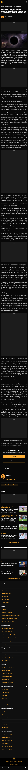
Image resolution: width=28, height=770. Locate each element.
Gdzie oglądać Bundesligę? (8, 644)
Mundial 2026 (3, 570)
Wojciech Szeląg (4, 512)
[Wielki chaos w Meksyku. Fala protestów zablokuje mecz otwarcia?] (14, 572)
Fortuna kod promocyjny (7, 737)
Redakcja (11, 761)
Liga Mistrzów (5, 596)
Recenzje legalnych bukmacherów (7, 686)
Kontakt (15, 761)
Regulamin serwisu (14, 764)
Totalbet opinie (5, 717)
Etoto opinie (4, 724)
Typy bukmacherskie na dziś (8, 682)
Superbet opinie (5, 692)
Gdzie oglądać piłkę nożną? (5, 625)
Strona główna (3, 5)
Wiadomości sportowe (5, 584)
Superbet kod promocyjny (7, 734)
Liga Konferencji (5, 599)
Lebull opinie (4, 698)
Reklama (20, 761)
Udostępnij (6, 468)
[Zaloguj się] (26, 2)
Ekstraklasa (3, 533)
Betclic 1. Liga (5, 590)
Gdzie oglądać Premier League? (9, 637)
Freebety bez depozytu (7, 673)
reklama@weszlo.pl (10, 479)
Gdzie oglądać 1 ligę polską (8, 631)
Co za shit (15, 460)
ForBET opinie (5, 721)
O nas (7, 761)
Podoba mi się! (15, 456)
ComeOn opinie (5, 711)
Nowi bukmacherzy (6, 679)
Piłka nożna (3, 606)
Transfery (4, 609)
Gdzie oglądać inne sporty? (5, 648)
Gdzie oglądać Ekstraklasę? (8, 628)
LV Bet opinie (4, 695)
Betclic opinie (4, 701)
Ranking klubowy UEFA (7, 612)
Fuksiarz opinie (5, 704)
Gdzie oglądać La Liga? (7, 640)
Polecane (3, 561)
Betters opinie (5, 727)
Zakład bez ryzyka (6, 670)
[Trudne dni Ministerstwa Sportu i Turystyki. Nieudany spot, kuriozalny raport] (14, 564)
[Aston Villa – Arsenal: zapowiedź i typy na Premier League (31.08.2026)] (14, 518)
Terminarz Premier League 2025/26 (9, 618)
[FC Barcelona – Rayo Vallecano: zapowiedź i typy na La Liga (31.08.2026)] (14, 509)
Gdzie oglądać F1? (6, 660)
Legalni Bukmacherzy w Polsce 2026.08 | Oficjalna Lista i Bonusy (9, 507)
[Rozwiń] (26, 584)
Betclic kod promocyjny (7, 746)
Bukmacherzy (3, 664)
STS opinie (4, 714)
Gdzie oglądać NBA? (6, 654)
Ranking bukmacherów (7, 676)
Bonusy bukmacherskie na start (8, 667)
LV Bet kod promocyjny (7, 740)
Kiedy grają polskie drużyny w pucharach (11, 615)
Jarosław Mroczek (5, 484)
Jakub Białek (3, 575)
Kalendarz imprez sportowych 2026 (9, 650)
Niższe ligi (3, 524)
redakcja (10, 16)
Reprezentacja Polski (6, 593)
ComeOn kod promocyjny (7, 749)
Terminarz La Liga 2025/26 (8, 621)
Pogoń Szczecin (14, 484)
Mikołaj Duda (3, 538)
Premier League (5, 602)
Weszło (7, 5)
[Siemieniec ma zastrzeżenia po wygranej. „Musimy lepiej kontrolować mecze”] (14, 536)
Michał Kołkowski (4, 566)
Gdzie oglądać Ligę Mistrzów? (8, 634)
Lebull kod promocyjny (7, 743)
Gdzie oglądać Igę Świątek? (8, 657)
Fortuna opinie (5, 689)
